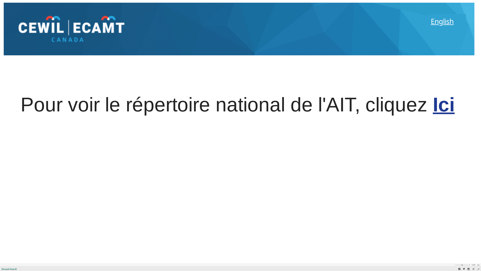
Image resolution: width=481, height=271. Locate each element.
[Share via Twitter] (464, 269)
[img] (239, 29)
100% (473, 265)
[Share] (473, 269)
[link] (67, 28)
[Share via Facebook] (459, 269)
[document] (447, 22)
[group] (447, 22)
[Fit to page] (478, 265)
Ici (444, 104)
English (442, 21)
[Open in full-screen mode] (478, 269)
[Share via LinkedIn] (468, 269)
